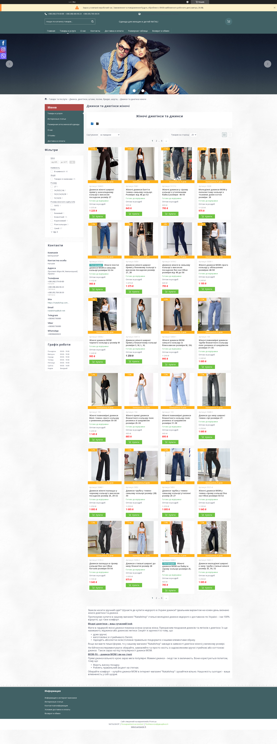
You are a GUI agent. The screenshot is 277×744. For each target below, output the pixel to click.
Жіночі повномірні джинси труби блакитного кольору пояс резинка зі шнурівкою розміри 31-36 (213, 344)
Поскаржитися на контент (132, 724)
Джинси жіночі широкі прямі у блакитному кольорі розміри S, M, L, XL (141, 343)
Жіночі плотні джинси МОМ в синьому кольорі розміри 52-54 (104, 268)
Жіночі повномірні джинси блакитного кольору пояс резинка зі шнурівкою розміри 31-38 (176, 419)
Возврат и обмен (160, 30)
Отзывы (51, 135)
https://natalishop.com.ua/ (58, 302)
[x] (97, 124)
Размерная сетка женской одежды (63, 124)
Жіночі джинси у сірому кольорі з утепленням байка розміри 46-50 (175, 192)
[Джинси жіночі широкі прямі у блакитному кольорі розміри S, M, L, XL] (141, 316)
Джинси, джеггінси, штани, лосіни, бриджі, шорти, (93, 99)
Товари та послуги (58, 99)
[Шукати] (92, 21)
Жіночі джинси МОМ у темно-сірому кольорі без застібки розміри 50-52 (213, 493)
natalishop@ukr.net (56, 310)
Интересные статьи (57, 119)
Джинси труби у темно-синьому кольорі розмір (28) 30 (141, 493)
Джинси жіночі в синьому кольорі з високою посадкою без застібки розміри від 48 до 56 (176, 269)
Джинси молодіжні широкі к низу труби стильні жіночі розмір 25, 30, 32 (214, 566)
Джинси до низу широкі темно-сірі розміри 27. (212, 416)
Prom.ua (152, 721)
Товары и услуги (68, 30)
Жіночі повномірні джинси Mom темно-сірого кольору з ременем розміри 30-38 (104, 418)
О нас (83, 30)
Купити (99, 216)
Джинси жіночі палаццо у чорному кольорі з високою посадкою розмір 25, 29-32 (104, 493)
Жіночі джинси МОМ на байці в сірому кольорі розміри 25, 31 (176, 567)
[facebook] (92, 124)
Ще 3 (55, 232)
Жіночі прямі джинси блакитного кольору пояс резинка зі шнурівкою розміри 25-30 (140, 419)
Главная (51, 30)
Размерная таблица (138, 30)
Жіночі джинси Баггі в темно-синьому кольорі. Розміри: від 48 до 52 (139, 192)
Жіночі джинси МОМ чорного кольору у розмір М (104, 341)
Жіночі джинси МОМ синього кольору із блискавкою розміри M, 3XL (177, 343)
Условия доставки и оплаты (57, 709)
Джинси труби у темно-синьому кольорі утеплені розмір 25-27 (176, 493)
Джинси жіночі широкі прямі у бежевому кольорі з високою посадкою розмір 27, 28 (141, 269)
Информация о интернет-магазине (61, 697)
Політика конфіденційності (156, 724)
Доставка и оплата (114, 30)
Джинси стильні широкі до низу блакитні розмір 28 (141, 564)
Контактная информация (56, 705)
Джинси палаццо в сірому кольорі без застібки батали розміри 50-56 (103, 566)
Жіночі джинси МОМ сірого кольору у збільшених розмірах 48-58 (213, 267)
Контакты (95, 30)
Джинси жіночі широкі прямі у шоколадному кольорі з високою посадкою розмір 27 (101, 193)
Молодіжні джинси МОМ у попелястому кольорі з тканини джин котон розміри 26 (213, 193)
